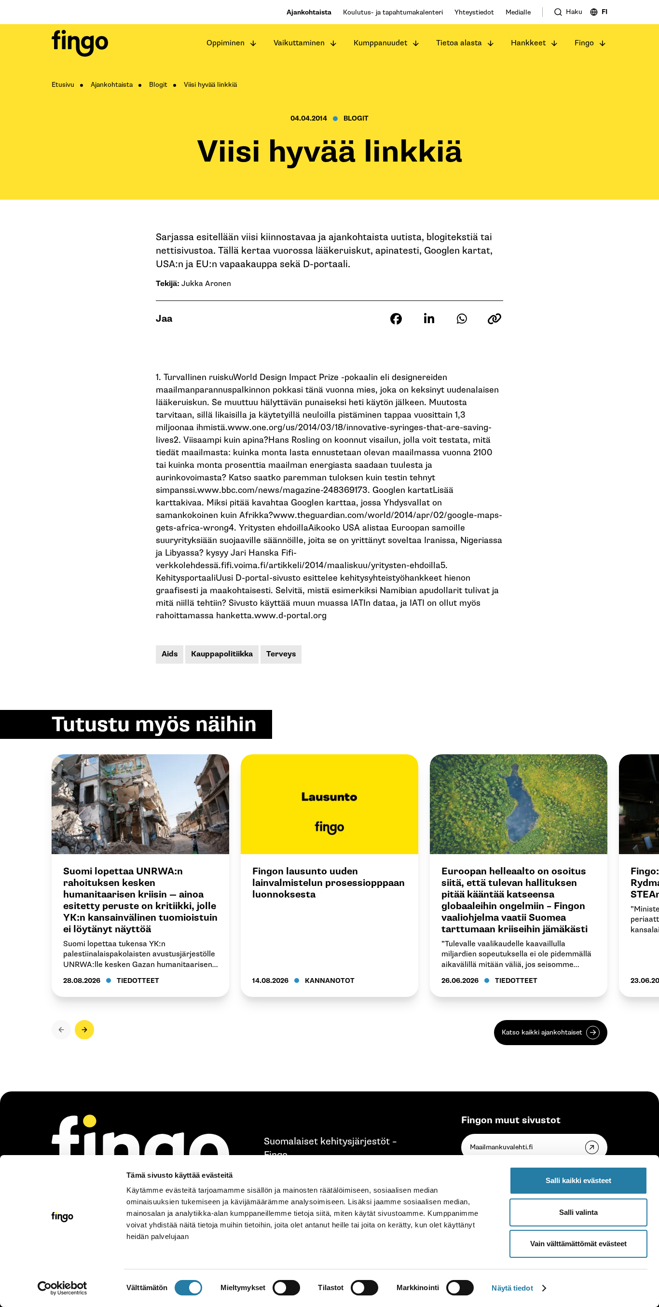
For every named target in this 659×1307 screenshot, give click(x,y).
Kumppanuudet (380, 43)
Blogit (158, 84)
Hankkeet (528, 43)
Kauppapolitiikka (222, 654)
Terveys (281, 654)
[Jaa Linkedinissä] (429, 319)
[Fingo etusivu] (80, 43)
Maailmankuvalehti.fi (501, 1147)
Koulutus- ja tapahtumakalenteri (393, 12)
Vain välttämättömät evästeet (578, 1243)
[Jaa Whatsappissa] (461, 319)
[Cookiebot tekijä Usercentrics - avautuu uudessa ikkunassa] (62, 1288)
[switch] (286, 1287)
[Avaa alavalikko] (253, 43)
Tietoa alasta (459, 43)
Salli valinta (578, 1212)
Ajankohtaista (309, 12)
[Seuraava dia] (84, 1029)
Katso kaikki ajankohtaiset (542, 1032)
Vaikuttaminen (299, 43)
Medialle (518, 12)
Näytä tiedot (512, 1288)
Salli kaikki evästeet (578, 1180)
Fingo (584, 43)
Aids (170, 654)
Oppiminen (225, 43)
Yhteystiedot (474, 12)
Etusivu (63, 84)
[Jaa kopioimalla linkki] (494, 319)
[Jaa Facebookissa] (396, 319)
